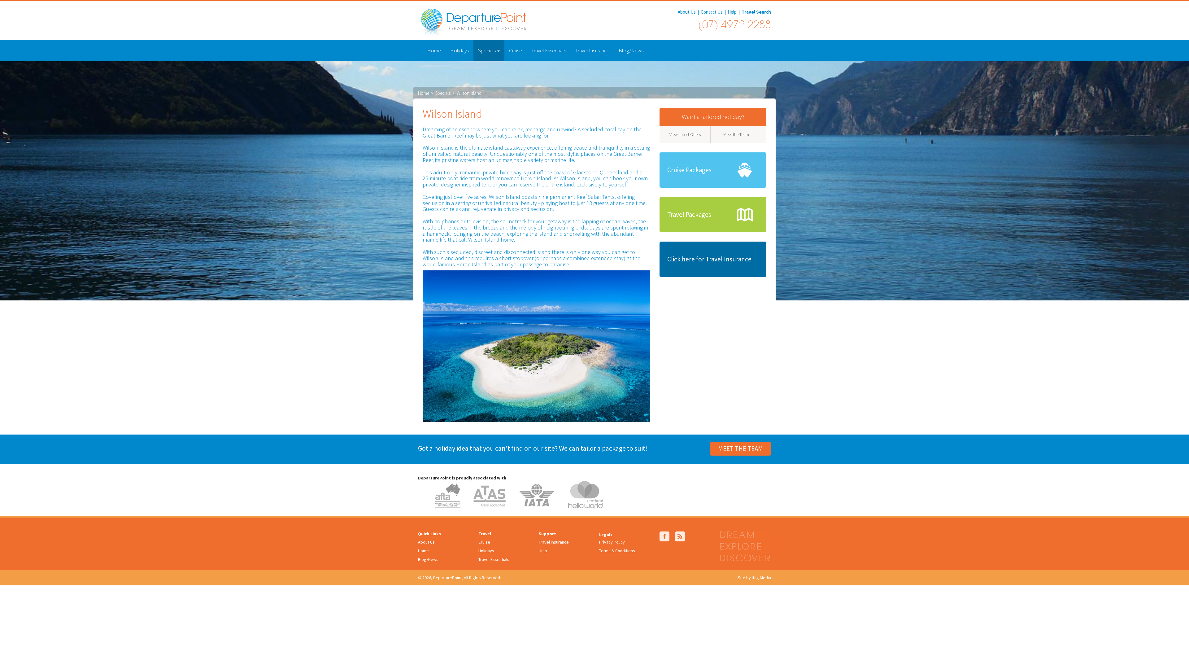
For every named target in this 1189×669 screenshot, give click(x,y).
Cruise (515, 50)
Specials (487, 50)
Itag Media (761, 577)
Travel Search (756, 12)
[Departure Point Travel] (472, 22)
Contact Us (712, 12)
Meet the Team (736, 134)
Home (434, 50)
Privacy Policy (612, 542)
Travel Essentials (548, 50)
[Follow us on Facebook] (664, 536)
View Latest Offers (685, 134)
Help (732, 12)
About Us (687, 12)
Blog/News (631, 50)
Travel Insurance (592, 50)
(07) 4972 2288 (734, 25)
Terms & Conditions (617, 550)
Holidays (459, 50)
